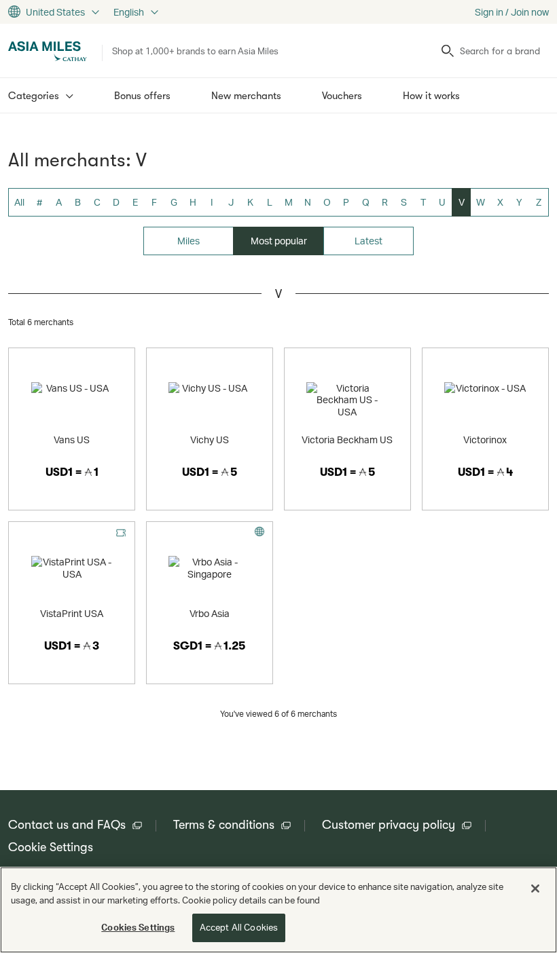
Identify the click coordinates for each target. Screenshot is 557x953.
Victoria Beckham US (347, 439)
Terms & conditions (223, 824)
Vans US (72, 439)
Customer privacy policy (388, 824)
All (19, 202)
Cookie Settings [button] (50, 847)
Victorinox (485, 439)
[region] (278, 910)
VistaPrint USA (71, 613)
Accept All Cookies (239, 927)
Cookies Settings (138, 927)
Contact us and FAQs (67, 824)
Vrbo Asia (210, 613)
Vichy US (209, 439)
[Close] (535, 888)
